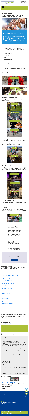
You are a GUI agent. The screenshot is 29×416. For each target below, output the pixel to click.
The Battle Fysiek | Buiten (5, 308)
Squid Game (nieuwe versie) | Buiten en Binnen (8, 283)
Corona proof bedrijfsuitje (5, 403)
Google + (5, 323)
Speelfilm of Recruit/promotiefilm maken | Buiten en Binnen (10, 275)
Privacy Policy (14, 403)
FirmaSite (4, 407)
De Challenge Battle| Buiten (5, 306)
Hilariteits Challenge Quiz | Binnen (6, 296)
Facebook (2, 323)
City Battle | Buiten (4, 290)
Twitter (8, 323)
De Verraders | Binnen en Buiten (6, 273)
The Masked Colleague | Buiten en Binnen (7, 303)
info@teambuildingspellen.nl (4, 397)
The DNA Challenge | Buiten (5, 301)
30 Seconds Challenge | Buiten (6, 286)
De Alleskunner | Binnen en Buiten (6, 278)
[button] (14, 78)
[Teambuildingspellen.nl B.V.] (14, 3)
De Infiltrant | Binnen (5, 291)
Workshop (3, 405)
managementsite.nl (11, 236)
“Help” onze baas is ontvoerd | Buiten (7, 280)
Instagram (11, 323)
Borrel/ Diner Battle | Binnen (6, 293)
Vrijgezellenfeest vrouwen (9, 405)
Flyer (10, 403)
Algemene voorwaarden (20, 403)
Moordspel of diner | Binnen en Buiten (7, 288)
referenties (13, 250)
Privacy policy (4, 400)
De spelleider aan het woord (7, 378)
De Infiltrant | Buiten (5, 285)
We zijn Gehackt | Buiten (5, 298)
